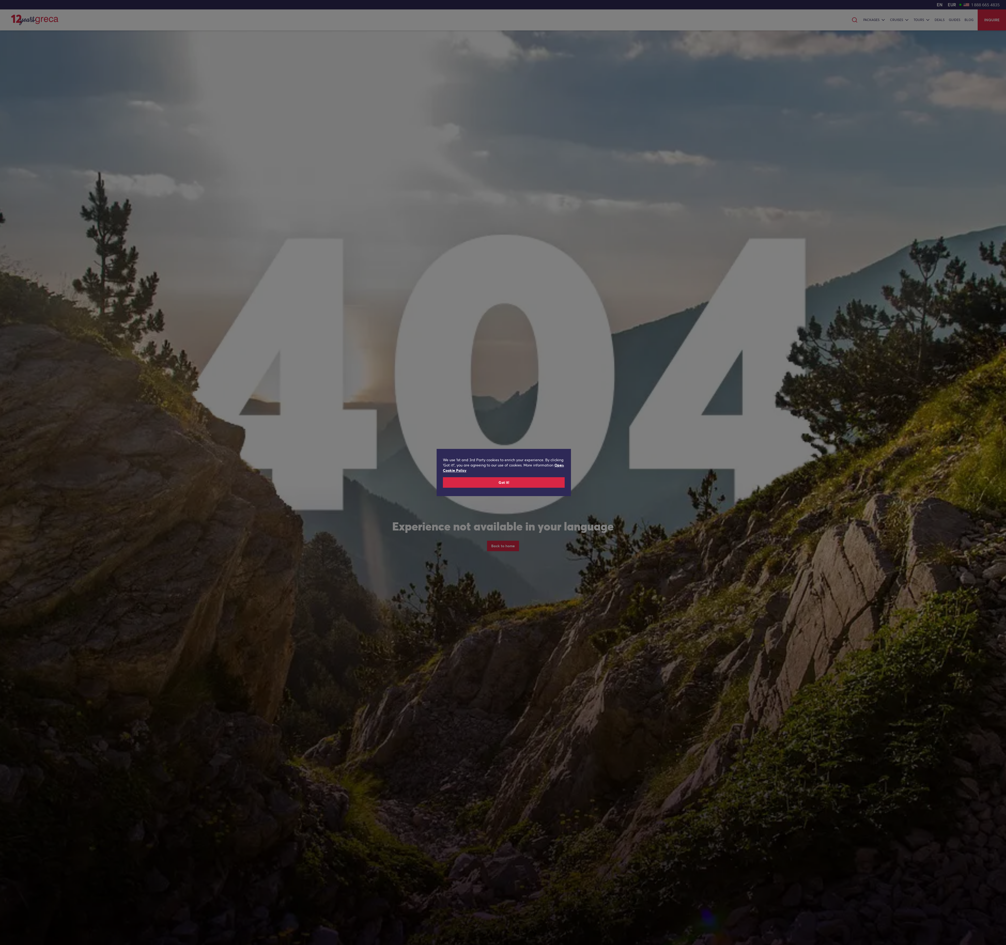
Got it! (504, 482)
